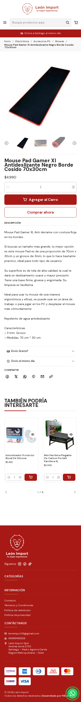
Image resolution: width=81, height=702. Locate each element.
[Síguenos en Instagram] (19, 564)
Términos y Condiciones (18, 605)
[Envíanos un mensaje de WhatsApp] (72, 693)
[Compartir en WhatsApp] (25, 377)
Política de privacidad (17, 615)
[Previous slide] (7, 143)
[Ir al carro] (76, 23)
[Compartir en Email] (42, 377)
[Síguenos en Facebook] (25, 564)
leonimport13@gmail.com (23, 633)
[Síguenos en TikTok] (30, 564)
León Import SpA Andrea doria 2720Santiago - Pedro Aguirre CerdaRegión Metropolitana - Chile (28, 648)
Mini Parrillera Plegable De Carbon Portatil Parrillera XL (58, 458)
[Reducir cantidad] (8, 187)
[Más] (32, 434)
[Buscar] (67, 22)
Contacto (10, 600)
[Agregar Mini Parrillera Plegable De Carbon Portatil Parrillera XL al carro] (69, 477)
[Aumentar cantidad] (73, 187)
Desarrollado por (57, 695)
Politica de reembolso (17, 610)
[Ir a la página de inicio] (40, 9)
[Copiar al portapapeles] (51, 377)
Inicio (7, 41)
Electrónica (22, 41)
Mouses (59, 41)
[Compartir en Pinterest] (34, 377)
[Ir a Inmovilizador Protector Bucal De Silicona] (21, 435)
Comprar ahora (40, 212)
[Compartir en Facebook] (7, 377)
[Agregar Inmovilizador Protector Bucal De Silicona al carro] (31, 477)
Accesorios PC (41, 41)
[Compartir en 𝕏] (16, 377)
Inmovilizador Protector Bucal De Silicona (20, 457)
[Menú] (5, 23)
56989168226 (16, 638)
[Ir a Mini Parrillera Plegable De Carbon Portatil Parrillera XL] (60, 435)
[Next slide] (73, 143)
